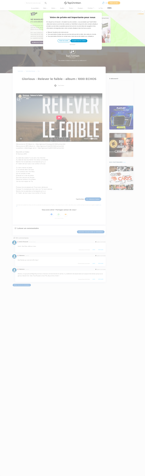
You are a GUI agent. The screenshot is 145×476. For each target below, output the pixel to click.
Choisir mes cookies (63, 40)
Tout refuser (72, 44)
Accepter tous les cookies (79, 40)
